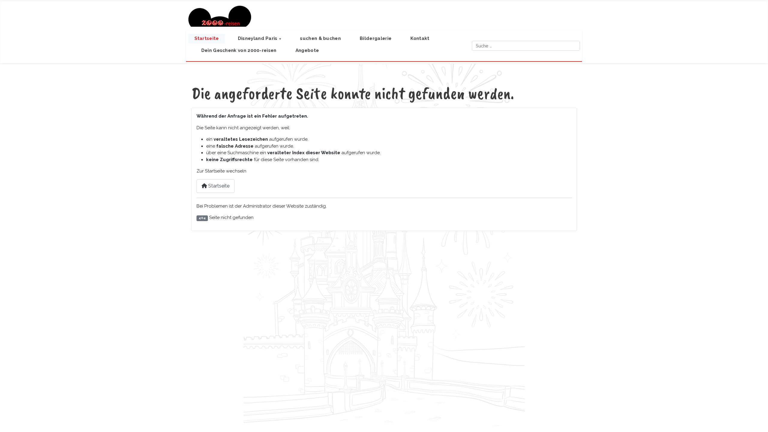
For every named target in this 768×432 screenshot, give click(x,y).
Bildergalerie (376, 38)
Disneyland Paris (258, 38)
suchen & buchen (320, 38)
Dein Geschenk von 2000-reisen (239, 50)
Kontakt (419, 38)
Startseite (206, 38)
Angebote (307, 50)
